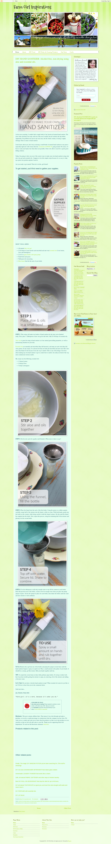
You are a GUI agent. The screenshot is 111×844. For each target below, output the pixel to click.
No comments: (35, 799)
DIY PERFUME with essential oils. (26, 791)
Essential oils (19, 346)
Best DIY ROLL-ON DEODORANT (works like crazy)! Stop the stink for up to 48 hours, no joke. (88, 168)
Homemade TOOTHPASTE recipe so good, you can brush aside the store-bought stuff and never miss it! (79, 271)
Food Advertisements (84, 106)
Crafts (72, 52)
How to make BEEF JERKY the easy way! (78, 291)
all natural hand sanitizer (35, 801)
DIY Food (32, 52)
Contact (72, 824)
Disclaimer (44, 828)
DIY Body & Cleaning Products (48, 52)
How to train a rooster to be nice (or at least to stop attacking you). (88, 224)
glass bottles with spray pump (32, 254)
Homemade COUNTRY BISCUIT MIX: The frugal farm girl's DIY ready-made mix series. (88, 234)
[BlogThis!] (42, 799)
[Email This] (41, 799)
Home (17, 52)
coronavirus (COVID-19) (45, 146)
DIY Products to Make (18, 828)
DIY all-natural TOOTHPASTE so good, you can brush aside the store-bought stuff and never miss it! (85, 118)
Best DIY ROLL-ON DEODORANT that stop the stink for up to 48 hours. (37, 781)
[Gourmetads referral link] (79, 109)
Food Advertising (89, 339)
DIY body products (45, 801)
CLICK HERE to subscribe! (41, 709)
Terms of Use (45, 824)
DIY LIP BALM (20, 795)
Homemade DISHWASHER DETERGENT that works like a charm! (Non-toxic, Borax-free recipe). (88, 215)
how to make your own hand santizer (29, 803)
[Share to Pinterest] (47, 799)
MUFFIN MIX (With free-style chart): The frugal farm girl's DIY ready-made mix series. (79, 301)
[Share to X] (44, 799)
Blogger (69, 841)
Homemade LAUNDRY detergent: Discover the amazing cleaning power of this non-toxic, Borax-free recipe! (88, 243)
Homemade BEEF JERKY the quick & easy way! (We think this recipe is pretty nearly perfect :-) (88, 252)
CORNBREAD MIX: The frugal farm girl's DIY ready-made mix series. (78, 278)
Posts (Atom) (22, 811)
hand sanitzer (18, 803)
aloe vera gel (28, 248)
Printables (15, 835)
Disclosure (44, 826)
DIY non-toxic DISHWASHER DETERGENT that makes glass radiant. (36, 770)
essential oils (53, 250)
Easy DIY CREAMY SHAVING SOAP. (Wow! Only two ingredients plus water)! (88, 206)
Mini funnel (21, 261)
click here (46, 724)
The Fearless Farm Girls (18, 837)
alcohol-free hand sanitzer (24, 801)
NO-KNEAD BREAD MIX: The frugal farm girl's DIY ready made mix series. (78, 307)
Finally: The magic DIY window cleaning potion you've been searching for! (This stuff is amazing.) (88, 186)
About (24, 52)
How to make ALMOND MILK (79, 288)
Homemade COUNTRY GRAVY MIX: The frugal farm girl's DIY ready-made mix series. (88, 196)
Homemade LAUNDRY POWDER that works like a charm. (33, 773)
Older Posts (67, 808)
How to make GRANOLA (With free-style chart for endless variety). (79, 296)
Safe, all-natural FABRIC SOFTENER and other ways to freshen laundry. (37, 777)
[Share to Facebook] (45, 799)
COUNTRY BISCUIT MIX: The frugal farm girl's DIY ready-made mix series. (78, 283)
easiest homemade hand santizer (55, 801)
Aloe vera (18, 340)
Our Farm (64, 52)
